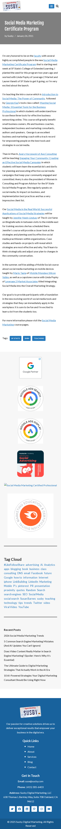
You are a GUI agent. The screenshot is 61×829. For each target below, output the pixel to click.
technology (10, 602)
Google (8, 577)
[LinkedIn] (26, 809)
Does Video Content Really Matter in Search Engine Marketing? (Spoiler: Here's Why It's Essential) (27, 655)
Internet (43, 577)
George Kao (12, 102)
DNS (20, 573)
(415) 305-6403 (34, 787)
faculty (37, 55)
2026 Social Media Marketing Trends (24, 635)
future (48, 573)
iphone (8, 581)
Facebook (37, 573)
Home (31, 746)
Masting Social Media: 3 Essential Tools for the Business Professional (29, 107)
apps (6, 569)
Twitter (37, 602)
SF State (15, 338)
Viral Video (10, 607)
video (46, 602)
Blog (30, 761)
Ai (41, 564)
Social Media (36, 594)
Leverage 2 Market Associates (21, 281)
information (30, 577)
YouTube (23, 607)
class (43, 569)
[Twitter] (12, 809)
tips (20, 602)
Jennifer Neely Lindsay (25, 217)
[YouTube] (49, 809)
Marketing (45, 581)
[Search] (57, 6)
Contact (32, 767)
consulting (10, 573)
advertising (32, 564)
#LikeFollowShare (14, 564)
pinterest (23, 586)
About (31, 751)
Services (32, 756)
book (25, 569)
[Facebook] (19, 809)
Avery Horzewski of (30, 153)
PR (31, 586)
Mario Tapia (19, 272)
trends (28, 602)
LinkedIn (33, 581)
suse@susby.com (34, 781)
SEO (25, 594)
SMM (27, 338)
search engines (12, 594)
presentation (42, 586)
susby (40, 598)
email (27, 573)
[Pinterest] (34, 809)
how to (18, 577)
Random (31, 590)
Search (41, 590)
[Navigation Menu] (51, 6)
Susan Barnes (28, 598)
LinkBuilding (20, 581)
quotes (20, 590)
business (34, 569)
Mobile (8, 586)
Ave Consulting (49, 153)
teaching (39, 338)
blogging (16, 569)
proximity (9, 590)
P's (15, 586)
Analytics (49, 564)
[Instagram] (41, 809)
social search (11, 598)
